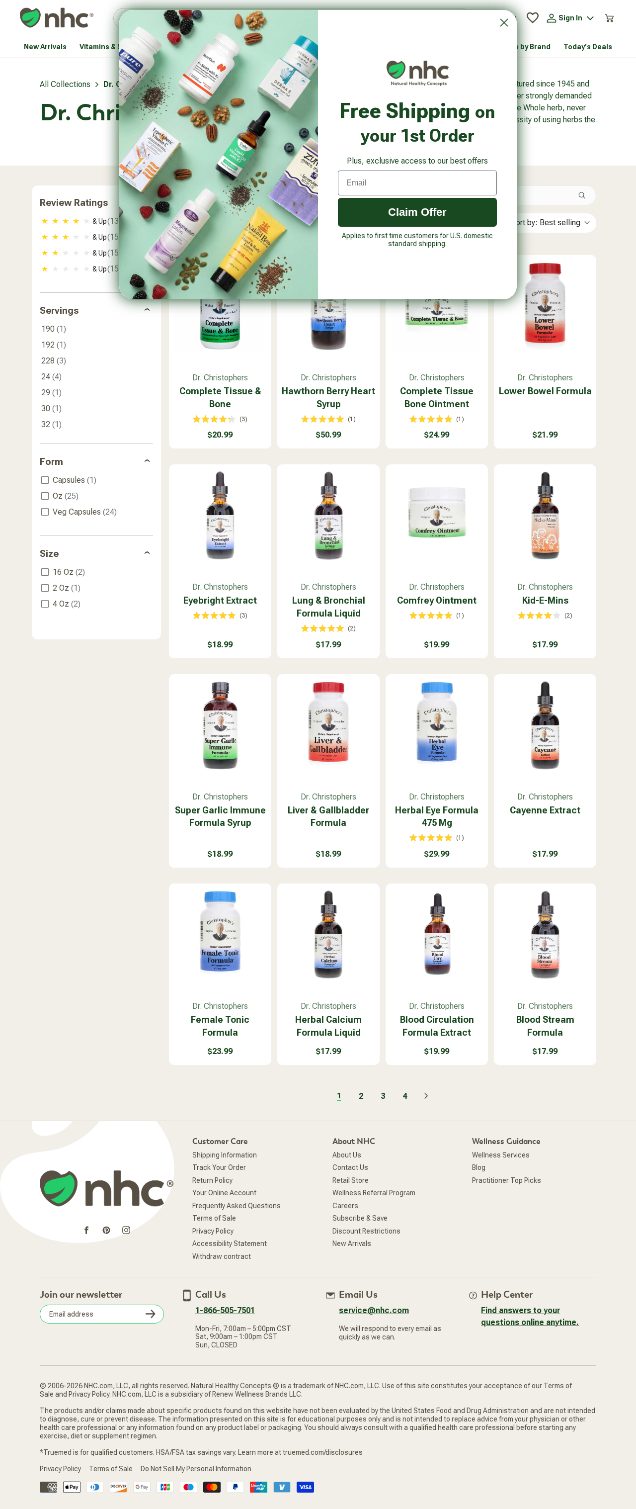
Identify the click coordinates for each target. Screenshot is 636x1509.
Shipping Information (224, 1155)
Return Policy (212, 1180)
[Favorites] (533, 18)
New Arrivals (351, 1243)
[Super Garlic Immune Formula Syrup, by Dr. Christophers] (220, 725)
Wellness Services (501, 1155)
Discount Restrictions (366, 1231)
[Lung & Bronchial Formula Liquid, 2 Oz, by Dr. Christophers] (328, 515)
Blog (478, 1167)
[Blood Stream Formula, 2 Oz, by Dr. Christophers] (545, 934)
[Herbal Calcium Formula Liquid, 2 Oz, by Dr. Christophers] (328, 934)
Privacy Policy (213, 1231)
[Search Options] (585, 195)
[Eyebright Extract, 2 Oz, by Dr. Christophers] (220, 515)
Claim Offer (417, 212)
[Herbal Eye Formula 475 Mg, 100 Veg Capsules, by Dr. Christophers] (436, 725)
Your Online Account (224, 1193)
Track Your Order (219, 1167)
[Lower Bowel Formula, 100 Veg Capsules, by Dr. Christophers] (545, 306)
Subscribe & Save (360, 1218)
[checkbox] (97, 221)
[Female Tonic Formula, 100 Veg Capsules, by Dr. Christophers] (220, 934)
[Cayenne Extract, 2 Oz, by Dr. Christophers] (545, 725)
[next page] (426, 1096)
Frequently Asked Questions (236, 1206)
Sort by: (545, 222)
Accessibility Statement (229, 1243)
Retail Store (350, 1180)
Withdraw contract (221, 1256)
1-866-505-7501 (225, 1310)
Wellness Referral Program (373, 1193)
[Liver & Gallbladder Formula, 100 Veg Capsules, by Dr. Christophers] (328, 725)
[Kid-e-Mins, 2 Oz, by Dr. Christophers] (545, 515)
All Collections (65, 84)
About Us (346, 1155)
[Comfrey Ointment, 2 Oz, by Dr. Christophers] (436, 515)
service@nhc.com (374, 1310)
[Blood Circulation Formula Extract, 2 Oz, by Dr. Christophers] (436, 934)
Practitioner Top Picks (506, 1180)
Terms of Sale (214, 1218)
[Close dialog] (504, 22)
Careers (345, 1206)
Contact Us (350, 1167)
